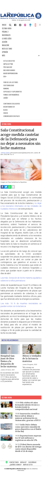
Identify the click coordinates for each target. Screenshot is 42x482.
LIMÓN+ (5, 98)
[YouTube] (35, 25)
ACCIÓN (4, 42)
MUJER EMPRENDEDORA (10, 73)
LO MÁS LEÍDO (6, 38)
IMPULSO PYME (8, 64)
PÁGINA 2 (5, 31)
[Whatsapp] (9, 187)
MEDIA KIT (23, 462)
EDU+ (5, 76)
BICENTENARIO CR (9, 107)
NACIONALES (6, 35)
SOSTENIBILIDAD (8, 85)
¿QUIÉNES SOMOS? (16, 464)
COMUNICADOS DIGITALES (11, 116)
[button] (39, 25)
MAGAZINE (5, 45)
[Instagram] (25, 25)
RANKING (6, 88)
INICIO (4, 24)
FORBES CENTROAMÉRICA (11, 95)
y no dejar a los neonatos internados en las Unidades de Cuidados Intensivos (21, 206)
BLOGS (5, 110)
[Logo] (21, 18)
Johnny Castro (5, 153)
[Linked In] (30, 25)
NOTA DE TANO (7, 48)
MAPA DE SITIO (27, 464)
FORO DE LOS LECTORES (10, 82)
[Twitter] (20, 25)
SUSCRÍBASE (32, 462)
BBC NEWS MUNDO (9, 70)
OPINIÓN (5, 52)
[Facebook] (15, 25)
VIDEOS (5, 113)
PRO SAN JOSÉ (7, 67)
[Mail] (13, 187)
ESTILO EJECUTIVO (9, 61)
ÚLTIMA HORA (6, 28)
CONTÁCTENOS (14, 462)
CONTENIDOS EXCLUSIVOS (11, 103)
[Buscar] (10, 25)
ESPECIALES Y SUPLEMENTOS (12, 91)
